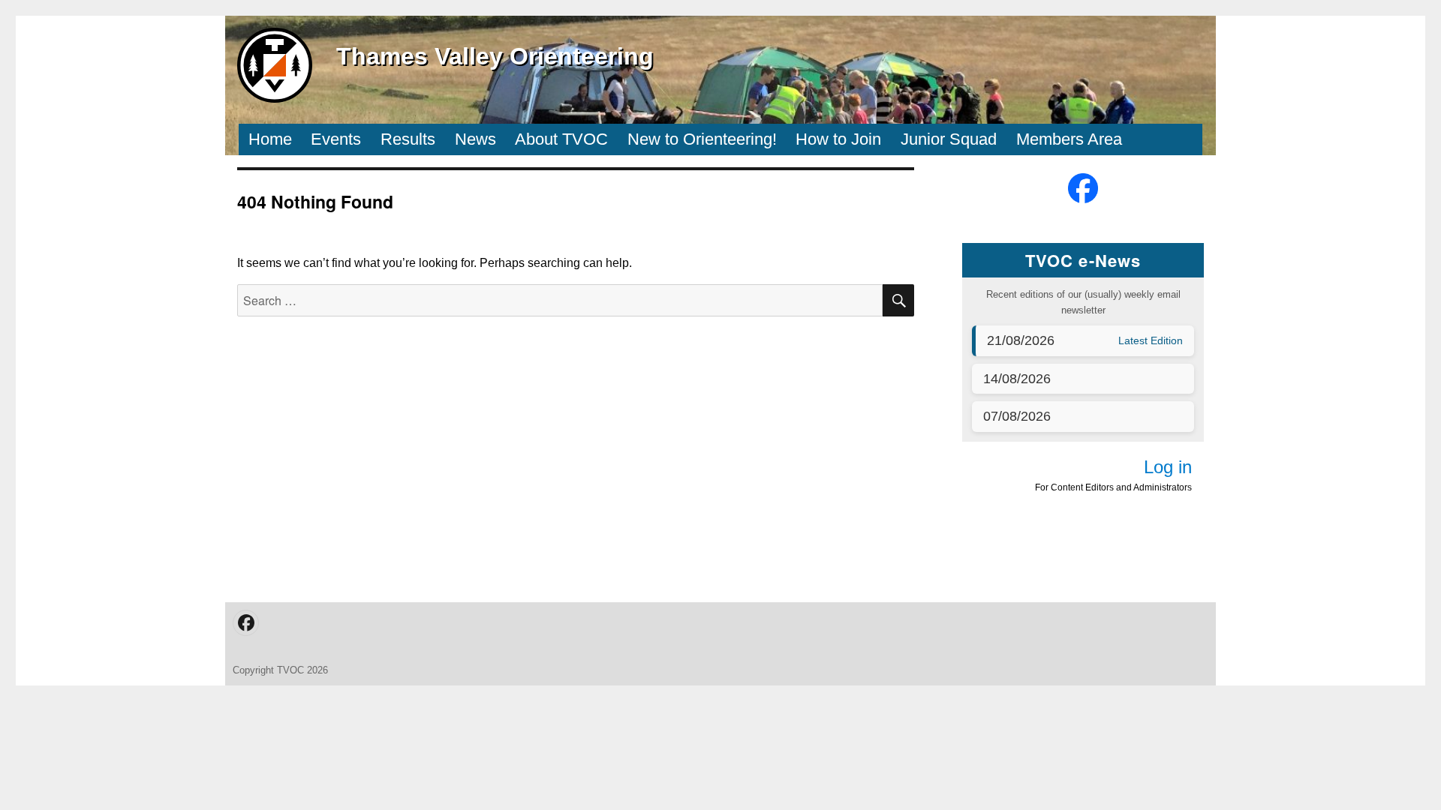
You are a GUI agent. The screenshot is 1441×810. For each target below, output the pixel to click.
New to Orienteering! (702, 139)
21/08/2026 (1020, 340)
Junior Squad (949, 139)
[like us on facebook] (1083, 188)
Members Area (1069, 139)
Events (336, 139)
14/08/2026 (1017, 378)
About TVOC (561, 139)
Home (270, 139)
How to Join (838, 139)
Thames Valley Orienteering (495, 56)
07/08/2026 (1017, 416)
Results (408, 139)
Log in (1168, 467)
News (475, 139)
